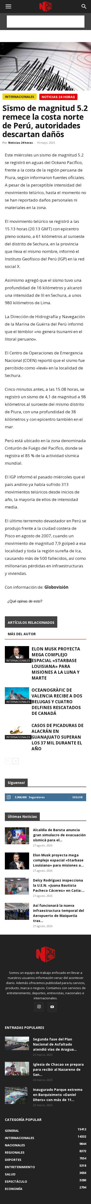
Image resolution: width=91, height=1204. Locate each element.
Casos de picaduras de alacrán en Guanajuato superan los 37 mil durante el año (57, 737)
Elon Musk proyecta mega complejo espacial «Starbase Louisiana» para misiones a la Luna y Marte (56, 663)
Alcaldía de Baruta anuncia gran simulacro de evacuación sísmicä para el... (59, 835)
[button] (84, 6)
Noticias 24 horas (20, 142)
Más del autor (22, 634)
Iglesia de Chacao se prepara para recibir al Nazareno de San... (58, 1069)
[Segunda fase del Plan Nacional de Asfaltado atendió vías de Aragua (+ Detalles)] (17, 1043)
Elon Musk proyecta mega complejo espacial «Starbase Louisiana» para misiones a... (58, 860)
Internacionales (19, 96)
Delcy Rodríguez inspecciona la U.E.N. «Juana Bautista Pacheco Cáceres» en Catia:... (58, 885)
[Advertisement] (45, 22)
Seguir (77, 797)
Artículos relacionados (31, 622)
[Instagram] (39, 1007)
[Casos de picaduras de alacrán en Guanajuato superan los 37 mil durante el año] (17, 731)
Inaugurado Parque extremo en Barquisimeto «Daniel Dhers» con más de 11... (58, 1094)
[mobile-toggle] (8, 6)
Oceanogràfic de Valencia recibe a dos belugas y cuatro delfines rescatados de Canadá (57, 701)
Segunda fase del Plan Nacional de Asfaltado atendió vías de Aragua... (55, 1044)
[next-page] (16, 761)
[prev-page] (8, 761)
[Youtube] (52, 1007)
